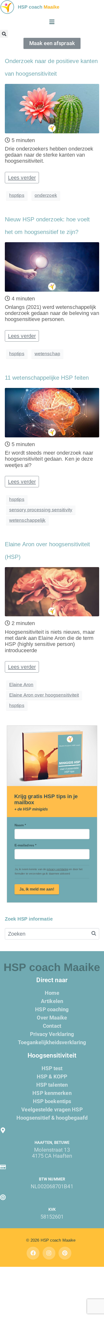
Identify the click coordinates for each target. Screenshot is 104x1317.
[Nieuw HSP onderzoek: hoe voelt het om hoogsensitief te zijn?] (52, 266)
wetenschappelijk (27, 520)
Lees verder (22, 178)
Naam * (20, 825)
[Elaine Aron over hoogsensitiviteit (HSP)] (52, 591)
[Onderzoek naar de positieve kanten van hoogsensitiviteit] (52, 108)
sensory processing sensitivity (40, 509)
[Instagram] (49, 1253)
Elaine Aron (21, 684)
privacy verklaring (57, 869)
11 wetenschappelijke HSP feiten (47, 377)
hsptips (16, 195)
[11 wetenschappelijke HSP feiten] (52, 412)
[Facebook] (33, 1253)
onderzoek (46, 195)
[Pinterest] (65, 1253)
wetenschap (47, 353)
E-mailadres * (25, 845)
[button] (4, 34)
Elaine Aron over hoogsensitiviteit (44, 695)
